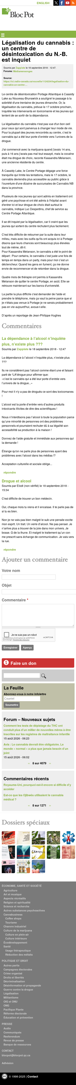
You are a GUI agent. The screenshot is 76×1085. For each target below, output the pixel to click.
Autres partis (11, 965)
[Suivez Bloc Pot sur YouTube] (67, 4)
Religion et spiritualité (17, 902)
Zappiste (20, 67)
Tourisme (11, 922)
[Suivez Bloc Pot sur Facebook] (62, 4)
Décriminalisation (14, 981)
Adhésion (7, 1063)
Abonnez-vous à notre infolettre (25, 694)
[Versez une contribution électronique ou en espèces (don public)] (6, 664)
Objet (6, 585)
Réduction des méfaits (19, 954)
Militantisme (11, 997)
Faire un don (23, 663)
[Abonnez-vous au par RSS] (73, 4)
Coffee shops (13, 918)
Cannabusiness (13, 914)
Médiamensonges (22, 71)
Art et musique (13, 894)
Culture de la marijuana (18, 930)
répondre (10, 472)
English (43, 3)
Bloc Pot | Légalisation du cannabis (18, 11)
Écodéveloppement (15, 942)
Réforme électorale (15, 1013)
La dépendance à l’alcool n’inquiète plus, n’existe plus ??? (34, 341)
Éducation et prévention (18, 1017)
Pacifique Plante (14, 1009)
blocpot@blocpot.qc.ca (16, 1055)
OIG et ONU (10, 1001)
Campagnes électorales (18, 969)
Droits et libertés (14, 977)
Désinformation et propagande (22, 985)
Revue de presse (14, 1040)
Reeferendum (12, 1036)
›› (50, 763)
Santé (7, 946)
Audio (7, 1028)
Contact (32, 1076)
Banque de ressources (17, 1044)
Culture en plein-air (17, 934)
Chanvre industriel (15, 926)
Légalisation (11, 993)
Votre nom (11, 570)
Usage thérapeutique (18, 950)
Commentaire (15, 600)
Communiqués (12, 1032)
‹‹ (29, 763)
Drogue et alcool (16, 481)
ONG (6, 1005)
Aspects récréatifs (15, 898)
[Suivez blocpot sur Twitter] (56, 4)
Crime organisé (13, 973)
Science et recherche (16, 906)
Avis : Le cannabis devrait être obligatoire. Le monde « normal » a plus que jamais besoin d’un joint (36, 748)
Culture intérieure (16, 938)
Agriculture (10, 890)
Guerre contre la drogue (18, 989)
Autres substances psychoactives (24, 910)
